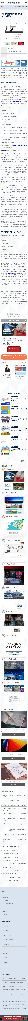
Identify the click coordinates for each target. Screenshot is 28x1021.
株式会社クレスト (5, 953)
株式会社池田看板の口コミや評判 (9, 880)
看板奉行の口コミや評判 (7, 867)
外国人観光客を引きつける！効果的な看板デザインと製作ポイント (13, 840)
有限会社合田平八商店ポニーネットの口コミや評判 (13, 863)
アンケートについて (5, 908)
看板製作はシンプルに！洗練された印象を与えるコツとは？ (13, 824)
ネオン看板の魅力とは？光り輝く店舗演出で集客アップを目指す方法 (13, 835)
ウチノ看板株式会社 (5, 962)
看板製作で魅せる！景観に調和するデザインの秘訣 (13, 781)
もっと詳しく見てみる (14, 349)
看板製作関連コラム (5, 900)
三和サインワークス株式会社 (7, 939)
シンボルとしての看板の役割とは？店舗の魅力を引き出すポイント (13, 819)
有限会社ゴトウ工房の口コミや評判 (10, 860)
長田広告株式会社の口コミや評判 (9, 857)
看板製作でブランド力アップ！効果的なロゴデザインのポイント (13, 795)
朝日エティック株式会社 (6, 935)
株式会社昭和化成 (5, 944)
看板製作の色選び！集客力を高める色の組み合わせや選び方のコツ (13, 801)
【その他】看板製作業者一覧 (7, 903)
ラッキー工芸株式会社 (6, 957)
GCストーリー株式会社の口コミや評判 (10, 877)
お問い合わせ (4, 911)
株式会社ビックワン (5, 948)
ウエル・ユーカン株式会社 (7, 967)
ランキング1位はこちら (11, 1018)
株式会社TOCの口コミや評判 (8, 873)
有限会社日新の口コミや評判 (8, 850)
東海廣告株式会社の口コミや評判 (9, 853)
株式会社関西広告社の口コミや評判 (10, 870)
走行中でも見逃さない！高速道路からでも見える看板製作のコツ (13, 809)
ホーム (3, 894)
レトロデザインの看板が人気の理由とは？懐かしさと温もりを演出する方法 (13, 829)
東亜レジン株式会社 (5, 930)
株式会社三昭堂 (5, 926)
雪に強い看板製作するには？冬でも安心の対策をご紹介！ (13, 814)
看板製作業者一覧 (5, 897)
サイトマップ (4, 914)
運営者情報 (4, 905)
